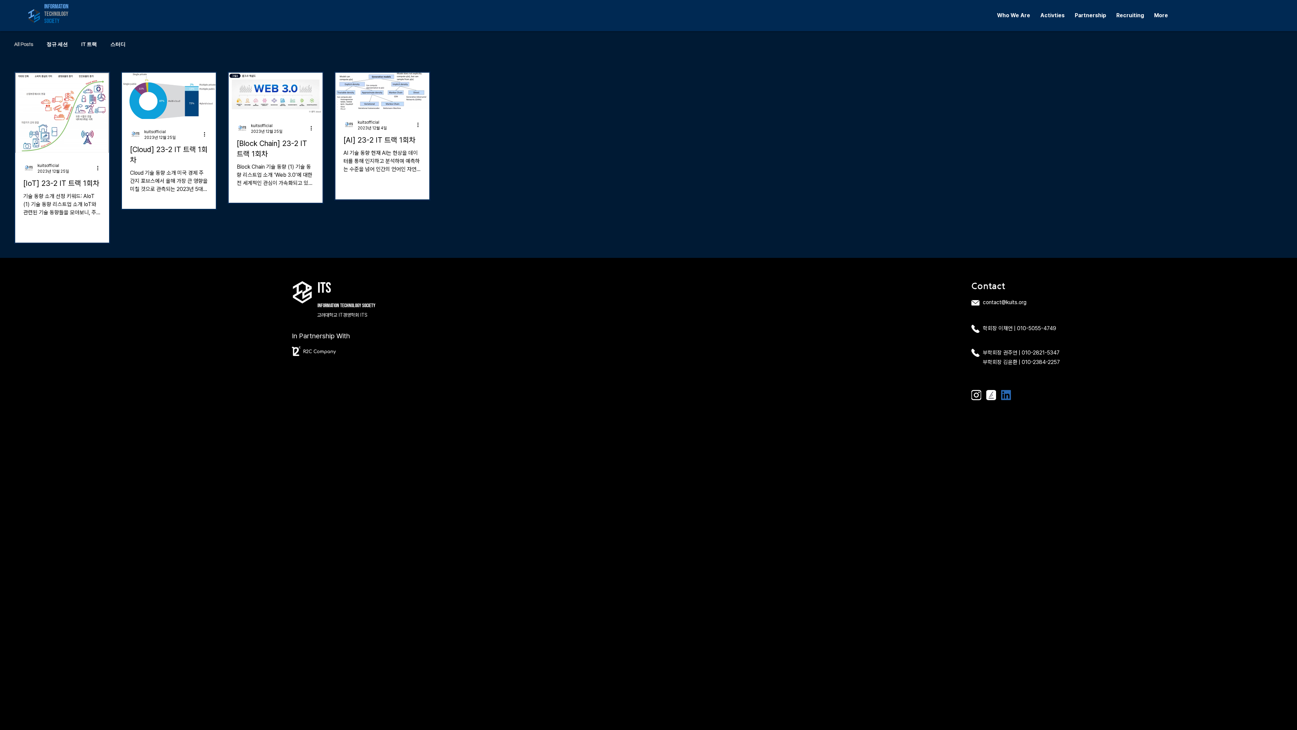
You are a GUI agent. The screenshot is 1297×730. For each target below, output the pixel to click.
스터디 (118, 44)
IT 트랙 (89, 44)
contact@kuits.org (1004, 302)
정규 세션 (57, 44)
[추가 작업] (100, 168)
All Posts (23, 44)
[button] (1013, 15)
